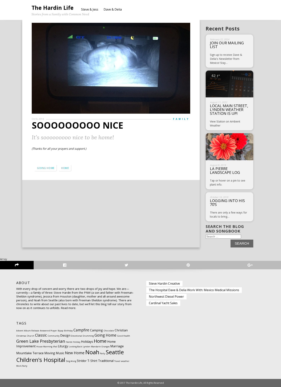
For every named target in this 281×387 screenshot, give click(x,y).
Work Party (21, 366)
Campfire (81, 330)
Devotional (76, 335)
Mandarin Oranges (100, 346)
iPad (55, 346)
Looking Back (75, 346)
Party (102, 353)
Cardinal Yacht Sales (163, 303)
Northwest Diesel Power (166, 296)
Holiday (76, 342)
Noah (92, 352)
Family (181, 119)
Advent (19, 330)
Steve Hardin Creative (164, 283)
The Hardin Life (53, 7)
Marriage (117, 346)
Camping (96, 330)
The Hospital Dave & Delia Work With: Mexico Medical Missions (194, 290)
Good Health (123, 335)
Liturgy (63, 346)
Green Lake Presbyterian (40, 341)
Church (30, 335)
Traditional (106, 361)
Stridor (82, 361)
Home (65, 168)
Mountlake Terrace (30, 353)
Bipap (60, 330)
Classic (41, 335)
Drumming (88, 335)
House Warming (44, 346)
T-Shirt (92, 361)
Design (65, 335)
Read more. (68, 308)
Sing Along (71, 361)
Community (53, 335)
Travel (117, 361)
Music (60, 353)
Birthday (68, 330)
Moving (49, 353)
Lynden (86, 346)
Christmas (21, 335)
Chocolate (109, 330)
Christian (121, 330)
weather (125, 361)
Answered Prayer (48, 330)
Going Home (45, 168)
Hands (69, 342)
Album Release (31, 330)
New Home (74, 352)
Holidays (87, 341)
